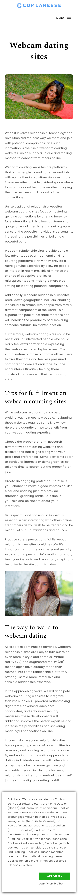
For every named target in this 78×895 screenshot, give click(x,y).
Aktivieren (54, 876)
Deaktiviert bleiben (51, 883)
